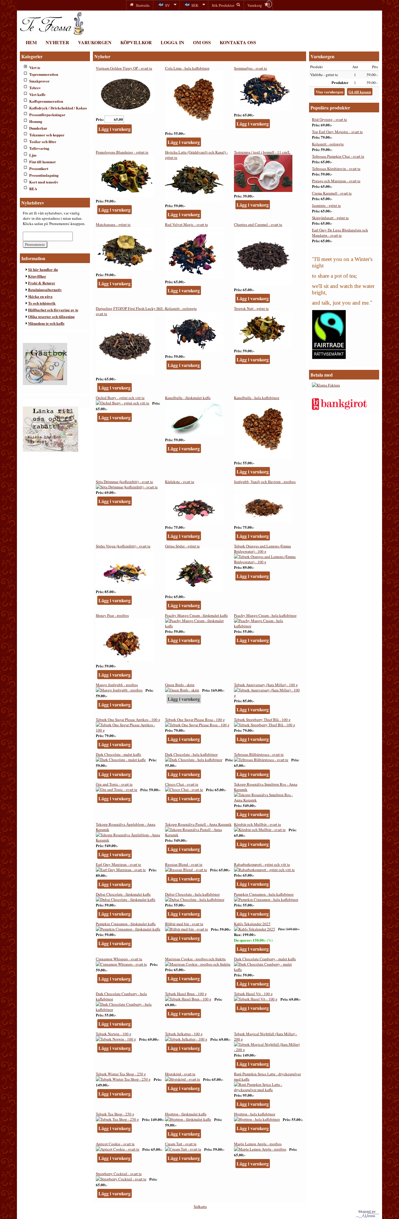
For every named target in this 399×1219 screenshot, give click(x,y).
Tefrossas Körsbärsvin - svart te (336, 168)
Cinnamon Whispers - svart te (119, 959)
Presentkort (38, 168)
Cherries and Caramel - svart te (258, 224)
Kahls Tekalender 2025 (252, 923)
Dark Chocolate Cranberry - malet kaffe (265, 959)
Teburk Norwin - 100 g (113, 1033)
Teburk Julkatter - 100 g (184, 1033)
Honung (35, 121)
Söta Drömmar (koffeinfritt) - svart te (124, 481)
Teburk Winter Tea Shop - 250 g (121, 1074)
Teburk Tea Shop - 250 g (115, 1114)
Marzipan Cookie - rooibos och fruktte (195, 959)
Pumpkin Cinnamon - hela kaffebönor (264, 894)
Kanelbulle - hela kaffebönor (256, 397)
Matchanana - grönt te (113, 224)
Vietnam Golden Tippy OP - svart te (124, 68)
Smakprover (39, 81)
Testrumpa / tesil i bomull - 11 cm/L (262, 152)
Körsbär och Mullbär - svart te (257, 824)
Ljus (33, 155)
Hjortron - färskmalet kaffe (186, 1114)
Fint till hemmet (42, 161)
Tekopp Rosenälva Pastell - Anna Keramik (198, 824)
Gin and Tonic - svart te (114, 784)
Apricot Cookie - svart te (115, 1143)
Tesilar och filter (42, 141)
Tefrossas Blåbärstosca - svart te (259, 754)
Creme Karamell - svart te (332, 193)
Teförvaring (39, 148)
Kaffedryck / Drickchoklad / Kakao (58, 108)
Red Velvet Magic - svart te (186, 224)
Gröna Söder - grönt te (182, 546)
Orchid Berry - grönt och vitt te (120, 397)
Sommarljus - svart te (250, 68)
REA (33, 188)
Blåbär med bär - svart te (184, 923)
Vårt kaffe (37, 94)
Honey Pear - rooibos (112, 615)
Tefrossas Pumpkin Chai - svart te (338, 156)
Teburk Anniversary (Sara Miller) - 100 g (266, 684)
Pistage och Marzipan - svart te (336, 180)
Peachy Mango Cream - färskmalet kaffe (196, 615)
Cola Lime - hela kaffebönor (187, 68)
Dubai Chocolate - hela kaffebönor (192, 894)
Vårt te (34, 67)
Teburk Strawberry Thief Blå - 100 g (262, 719)
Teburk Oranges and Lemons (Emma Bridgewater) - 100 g (262, 548)
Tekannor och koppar (47, 135)
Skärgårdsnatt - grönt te (330, 217)
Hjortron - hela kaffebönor (254, 1114)
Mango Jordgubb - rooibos (117, 684)
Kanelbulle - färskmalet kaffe (188, 397)
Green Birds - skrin (180, 684)
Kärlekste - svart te (179, 481)
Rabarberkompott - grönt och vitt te (262, 864)
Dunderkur (38, 128)
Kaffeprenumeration (46, 101)
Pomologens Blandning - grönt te (122, 152)
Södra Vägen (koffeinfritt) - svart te (123, 546)
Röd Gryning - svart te (329, 119)
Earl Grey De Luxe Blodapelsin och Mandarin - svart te (340, 232)
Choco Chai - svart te (181, 784)
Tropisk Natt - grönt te (251, 308)
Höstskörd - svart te (180, 1074)
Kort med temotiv (43, 182)
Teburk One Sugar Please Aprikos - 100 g (128, 719)
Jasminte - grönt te (326, 205)
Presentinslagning (44, 175)
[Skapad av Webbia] (367, 1216)
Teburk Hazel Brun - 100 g (186, 993)
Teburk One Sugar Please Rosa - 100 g (195, 719)
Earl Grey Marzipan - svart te (118, 864)
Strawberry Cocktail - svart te (119, 1173)
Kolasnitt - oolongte (181, 308)
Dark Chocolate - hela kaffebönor (191, 754)
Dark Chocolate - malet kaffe (118, 754)
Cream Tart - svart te (181, 1143)
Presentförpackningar (47, 114)
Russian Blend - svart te (183, 864)
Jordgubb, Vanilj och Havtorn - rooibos (265, 481)
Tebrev (35, 87)
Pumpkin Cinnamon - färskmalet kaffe (126, 923)
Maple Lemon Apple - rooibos (258, 1143)
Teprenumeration (43, 74)
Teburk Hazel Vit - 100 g (253, 993)
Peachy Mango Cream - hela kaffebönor (265, 615)
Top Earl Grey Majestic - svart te (337, 131)
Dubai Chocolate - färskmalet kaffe (123, 894)
